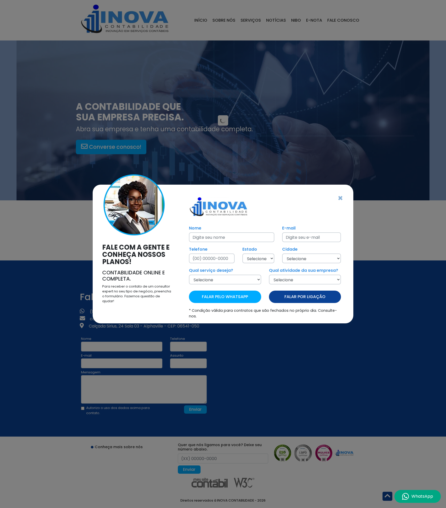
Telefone (198, 249)
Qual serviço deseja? (211, 270)
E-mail (289, 228)
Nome (195, 228)
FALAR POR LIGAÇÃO (304, 297)
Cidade (290, 249)
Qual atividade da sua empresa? (303, 270)
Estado (249, 249)
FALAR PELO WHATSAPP (225, 297)
